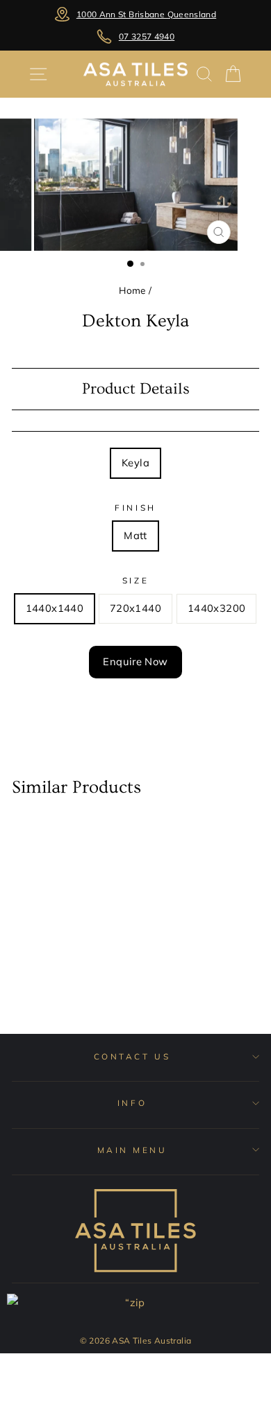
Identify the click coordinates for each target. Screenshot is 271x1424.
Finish (135, 507)
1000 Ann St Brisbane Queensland (146, 14)
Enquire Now (135, 661)
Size (135, 580)
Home (132, 290)
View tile (54, 978)
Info (132, 1103)
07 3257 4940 (146, 36)
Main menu (132, 1150)
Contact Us (132, 1056)
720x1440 (135, 608)
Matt (135, 535)
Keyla (135, 462)
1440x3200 (216, 608)
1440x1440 (54, 608)
